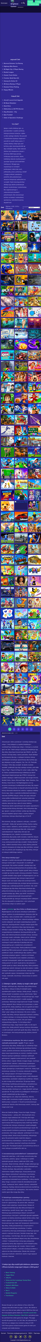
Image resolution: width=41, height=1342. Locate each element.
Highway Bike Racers (11, 66)
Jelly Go (8, 1277)
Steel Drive (7, 106)
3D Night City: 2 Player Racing (13, 69)
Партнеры (37, 1333)
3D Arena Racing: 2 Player (12, 84)
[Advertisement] (20, 10)
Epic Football (8, 115)
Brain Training (10, 1272)
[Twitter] (20, 1336)
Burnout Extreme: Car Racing (13, 63)
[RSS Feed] (30, 1336)
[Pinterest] (11, 1336)
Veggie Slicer (10, 1275)
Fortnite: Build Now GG (11, 78)
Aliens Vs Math (10, 1288)
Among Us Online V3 (10, 81)
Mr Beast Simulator (10, 103)
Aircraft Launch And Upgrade (13, 100)
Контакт (3, 1333)
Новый (30, 2)
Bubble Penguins (11, 1293)
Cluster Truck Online (10, 75)
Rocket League (9, 72)
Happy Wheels (8, 90)
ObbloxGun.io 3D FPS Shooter (14, 109)
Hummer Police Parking (11, 87)
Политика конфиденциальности (17, 1333)
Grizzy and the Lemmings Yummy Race (18, 1280)
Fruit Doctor (10, 1295)
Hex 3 (7, 1290)
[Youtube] (15, 1336)
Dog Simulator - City (10, 112)
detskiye (10, 909)
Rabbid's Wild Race (12, 1285)
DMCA (30, 1333)
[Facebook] (25, 1336)
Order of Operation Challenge (13, 117)
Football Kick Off (11, 1282)
